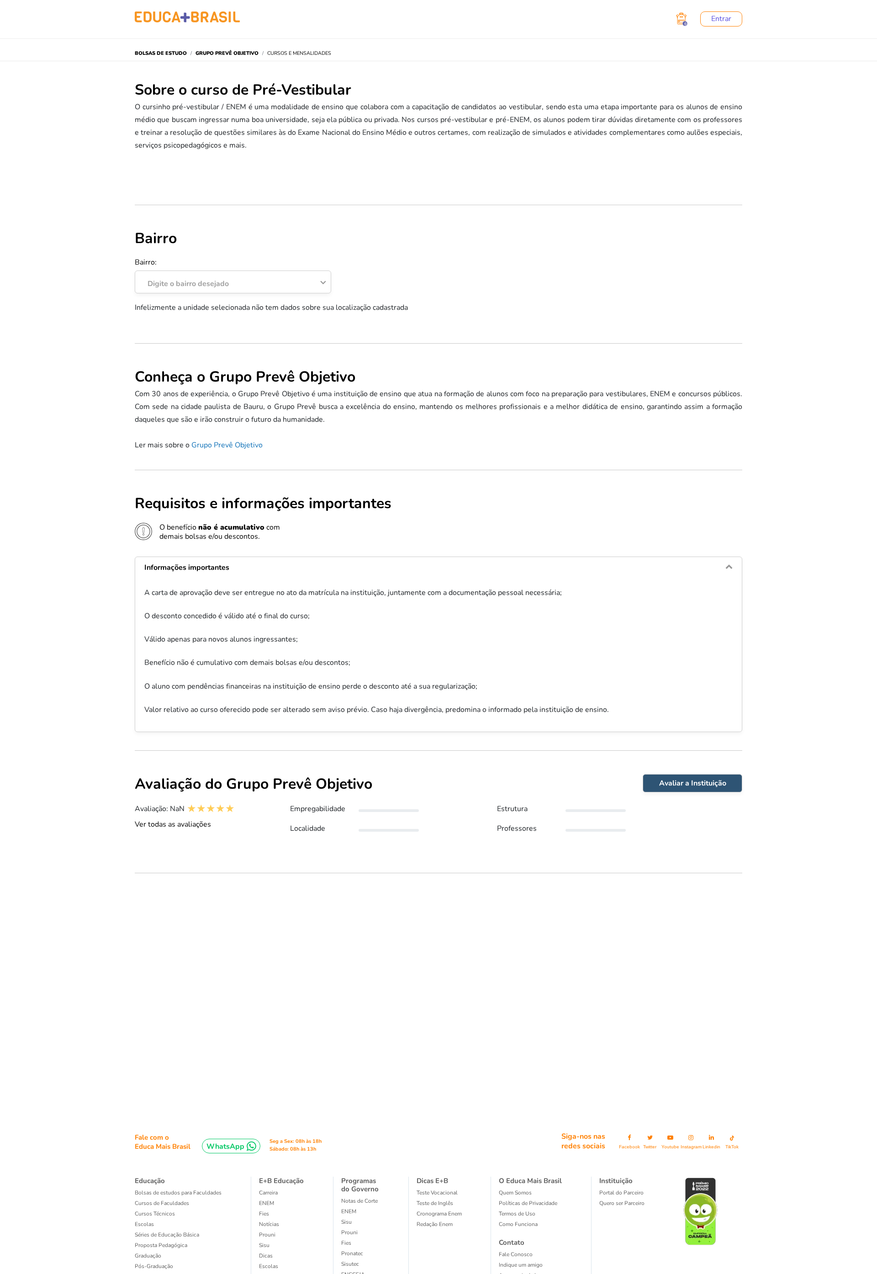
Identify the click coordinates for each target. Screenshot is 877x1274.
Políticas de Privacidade (528, 1203)
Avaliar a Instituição (692, 783)
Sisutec (350, 1264)
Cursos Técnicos (155, 1213)
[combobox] (227, 281)
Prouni (267, 1234)
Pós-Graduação (154, 1266)
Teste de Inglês (435, 1203)
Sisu (264, 1245)
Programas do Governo (360, 1185)
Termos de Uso (517, 1213)
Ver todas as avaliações (173, 824)
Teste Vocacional (437, 1192)
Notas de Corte (359, 1201)
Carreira (268, 1192)
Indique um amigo (521, 1265)
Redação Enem (435, 1224)
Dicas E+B (432, 1180)
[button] (438, 568)
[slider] (211, 809)
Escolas (144, 1224)
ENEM (266, 1203)
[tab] (438, 567)
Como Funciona (518, 1224)
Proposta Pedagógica (161, 1245)
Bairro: (182, 273)
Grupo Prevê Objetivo (227, 445)
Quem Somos (515, 1192)
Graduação (148, 1255)
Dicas (266, 1255)
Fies (264, 1213)
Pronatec (352, 1253)
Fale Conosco (516, 1254)
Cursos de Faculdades (162, 1203)
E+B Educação (281, 1180)
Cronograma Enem (439, 1213)
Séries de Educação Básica (167, 1234)
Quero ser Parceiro (622, 1203)
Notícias (269, 1224)
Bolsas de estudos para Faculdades (178, 1192)
